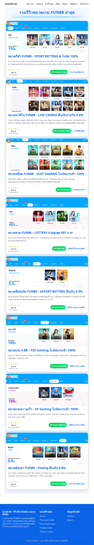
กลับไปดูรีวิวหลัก (59, 248)
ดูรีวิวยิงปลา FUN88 (58, 484)
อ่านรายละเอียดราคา (77, 72)
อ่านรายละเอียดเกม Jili (77, 484)
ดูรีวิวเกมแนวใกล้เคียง (59, 366)
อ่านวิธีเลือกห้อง (79, 131)
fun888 (3, 497)
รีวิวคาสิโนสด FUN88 (47, 524)
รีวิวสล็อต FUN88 (46, 528)
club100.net (11, 3)
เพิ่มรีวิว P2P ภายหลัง (77, 366)
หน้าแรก (43, 516)
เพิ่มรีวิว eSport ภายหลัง (76, 307)
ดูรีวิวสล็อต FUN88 (63, 190)
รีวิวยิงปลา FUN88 (46, 532)
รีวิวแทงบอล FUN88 (47, 520)
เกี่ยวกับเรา (71, 516)
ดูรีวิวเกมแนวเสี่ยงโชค (58, 425)
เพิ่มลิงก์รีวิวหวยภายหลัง (76, 248)
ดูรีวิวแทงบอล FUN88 (58, 72)
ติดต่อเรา (70, 520)
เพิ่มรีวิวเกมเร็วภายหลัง (77, 425)
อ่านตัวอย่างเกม (79, 190)
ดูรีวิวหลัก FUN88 (58, 307)
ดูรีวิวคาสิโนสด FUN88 (62, 131)
